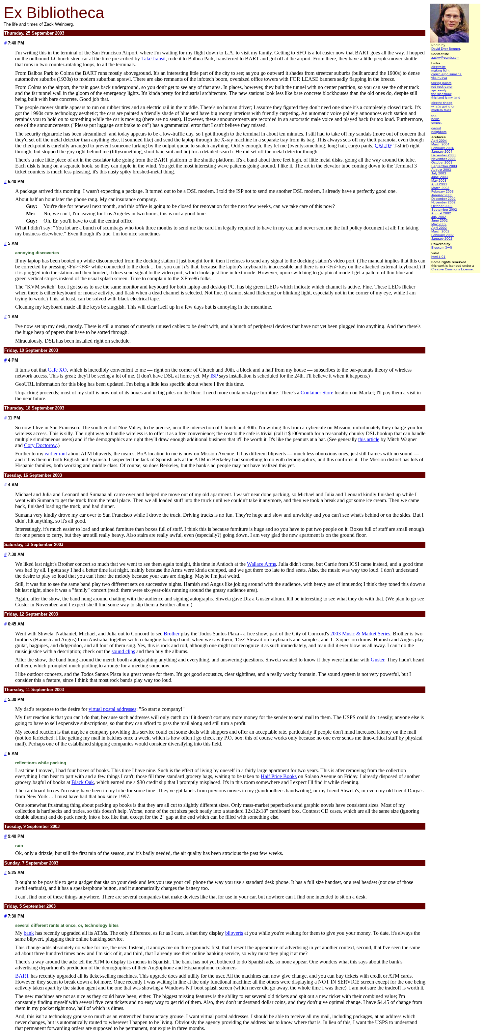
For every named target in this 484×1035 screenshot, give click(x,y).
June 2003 (439, 177)
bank (29, 933)
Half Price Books (279, 776)
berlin (435, 119)
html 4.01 (438, 257)
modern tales (441, 110)
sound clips (123, 651)
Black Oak (82, 782)
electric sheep (441, 103)
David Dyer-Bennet (445, 48)
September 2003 (444, 166)
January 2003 (441, 195)
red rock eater (441, 86)
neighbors (438, 132)
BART (22, 976)
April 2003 (439, 184)
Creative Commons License (452, 269)
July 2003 (438, 173)
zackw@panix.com (445, 57)
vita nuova (439, 77)
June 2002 (439, 220)
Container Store (317, 392)
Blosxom (437, 247)
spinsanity (438, 90)
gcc (434, 115)
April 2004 (439, 140)
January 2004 (441, 151)
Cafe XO (57, 370)
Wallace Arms (261, 564)
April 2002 (439, 227)
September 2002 (444, 209)
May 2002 (438, 224)
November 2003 (443, 159)
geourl (436, 128)
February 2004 (442, 148)
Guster (377, 659)
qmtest (436, 122)
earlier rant (56, 453)
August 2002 (441, 213)
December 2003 (443, 155)
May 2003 (438, 180)
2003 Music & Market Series (360, 633)
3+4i (448, 247)
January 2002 (441, 238)
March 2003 (440, 188)
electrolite (438, 67)
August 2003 (441, 169)
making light (440, 70)
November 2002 (443, 202)
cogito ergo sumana (446, 74)
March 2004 (440, 144)
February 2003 (442, 191)
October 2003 (441, 162)
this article (368, 439)
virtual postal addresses (112, 709)
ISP (214, 376)
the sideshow (441, 94)
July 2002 (438, 217)
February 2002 (442, 235)
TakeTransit (153, 58)
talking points (441, 83)
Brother (171, 633)
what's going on (443, 106)
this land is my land (445, 97)
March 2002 (440, 231)
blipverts (234, 933)
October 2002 (441, 206)
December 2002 (443, 198)
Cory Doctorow (40, 445)
